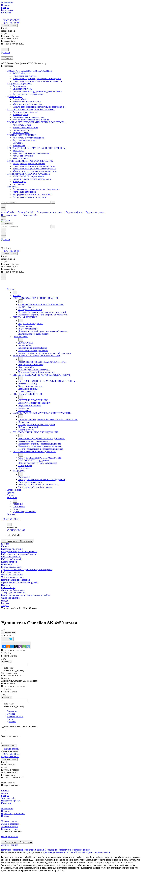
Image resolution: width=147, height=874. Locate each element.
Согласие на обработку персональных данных (67, 850)
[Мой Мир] (12, 646)
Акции (4, 793)
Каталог (5, 790)
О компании (7, 808)
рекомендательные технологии (60, 852)
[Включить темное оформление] (5, 49)
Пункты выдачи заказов (13, 813)
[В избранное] (7, 639)
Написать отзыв (9, 746)
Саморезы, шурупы (10, 598)
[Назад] (15, 292)
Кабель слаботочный (11, 559)
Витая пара (6, 564)
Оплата (10, 719)
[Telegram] (28, 646)
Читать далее (126, 862)
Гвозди (4, 600)
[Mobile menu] (3, 236)
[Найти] (3, 205)
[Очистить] (53, 202)
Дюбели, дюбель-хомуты (13, 590)
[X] (16, 646)
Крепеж (5, 603)
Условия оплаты (9, 821)
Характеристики (15, 716)
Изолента (5, 585)
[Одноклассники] (8, 646)
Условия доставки (10, 824)
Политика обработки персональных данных (22, 850)
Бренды (5, 795)
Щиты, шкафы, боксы (12, 567)
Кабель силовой (9, 562)
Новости (5, 811)
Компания (6, 803)
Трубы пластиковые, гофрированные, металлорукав (26, 569)
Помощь (5, 816)
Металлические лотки (12, 574)
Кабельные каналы (10, 572)
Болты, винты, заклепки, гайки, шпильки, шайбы (25, 595)
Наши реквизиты (9, 836)
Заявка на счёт (30, 215)
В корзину (6, 662)
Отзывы (11, 714)
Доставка (11, 721)
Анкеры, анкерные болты (13, 592)
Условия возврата (9, 826)
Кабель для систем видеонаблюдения (19, 554)
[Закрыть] (3, 278)
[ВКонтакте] (4, 646)
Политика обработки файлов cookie (92, 852)
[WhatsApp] (24, 646)
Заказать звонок (9, 25)
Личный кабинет (9, 845)
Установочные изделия (12, 577)
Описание (12, 711)
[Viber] (20, 646)
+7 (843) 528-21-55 (10, 20)
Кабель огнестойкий (11, 556)
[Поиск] (3, 275)
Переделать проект (10, 215)
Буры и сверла (8, 587)
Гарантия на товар (10, 829)
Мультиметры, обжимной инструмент (19, 582)
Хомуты (5, 605)
